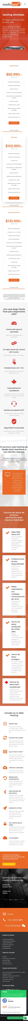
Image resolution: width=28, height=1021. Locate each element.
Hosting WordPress (7, 934)
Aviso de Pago (6, 951)
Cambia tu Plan (6, 953)
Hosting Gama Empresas (8, 932)
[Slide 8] (18, 489)
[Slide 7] (17, 489)
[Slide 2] (10, 489)
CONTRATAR (14, 122)
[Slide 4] (13, 489)
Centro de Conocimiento (8, 949)
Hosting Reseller (6, 939)
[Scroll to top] (25, 1018)
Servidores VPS (6, 937)
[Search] (18, 4)
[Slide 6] (16, 489)
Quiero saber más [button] (9, 855)
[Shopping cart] (21, 4)
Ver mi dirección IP (7, 955)
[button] (25, 4)
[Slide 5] (14, 489)
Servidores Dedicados (8, 935)
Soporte (4, 947)
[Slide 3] (12, 489)
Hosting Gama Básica (7, 930)
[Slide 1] (9, 489)
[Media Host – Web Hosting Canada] (11, 4)
